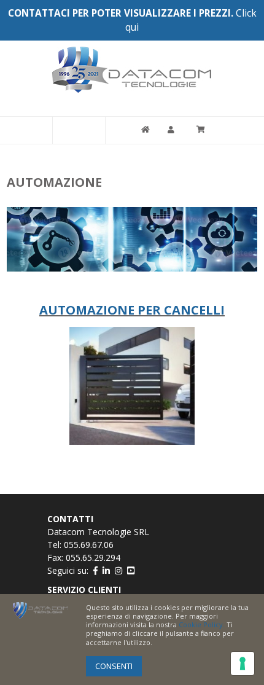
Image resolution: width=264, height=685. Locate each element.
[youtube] (130, 570)
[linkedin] (106, 570)
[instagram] (118, 570)
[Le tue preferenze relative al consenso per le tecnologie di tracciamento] (242, 663)
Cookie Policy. (202, 624)
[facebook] (95, 570)
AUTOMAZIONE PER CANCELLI (132, 310)
